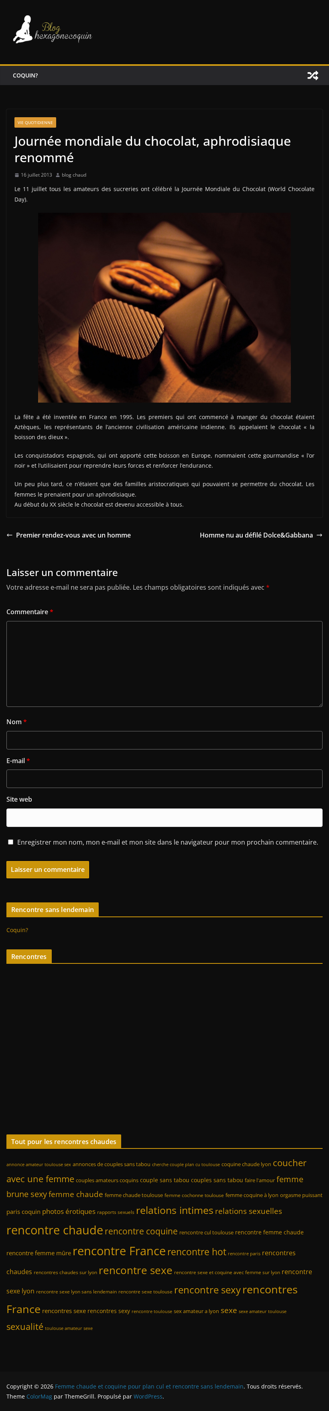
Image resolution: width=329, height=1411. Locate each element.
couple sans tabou (164, 1180)
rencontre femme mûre (38, 1253)
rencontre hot (196, 1252)
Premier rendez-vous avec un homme (73, 535)
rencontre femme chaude (269, 1232)
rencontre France (119, 1251)
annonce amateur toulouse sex (38, 1164)
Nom (16, 721)
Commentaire (29, 611)
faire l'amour (260, 1180)
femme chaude (76, 1194)
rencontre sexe (136, 1270)
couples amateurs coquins (107, 1180)
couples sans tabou (217, 1180)
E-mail (18, 760)
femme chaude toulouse (134, 1195)
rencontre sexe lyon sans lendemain (76, 1292)
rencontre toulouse (152, 1311)
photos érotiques (68, 1211)
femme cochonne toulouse (194, 1195)
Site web (19, 799)
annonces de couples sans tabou (111, 1164)
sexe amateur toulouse (262, 1311)
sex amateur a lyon (196, 1311)
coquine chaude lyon (246, 1164)
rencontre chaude (54, 1230)
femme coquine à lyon (251, 1195)
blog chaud (74, 174)
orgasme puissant (301, 1195)
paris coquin (23, 1211)
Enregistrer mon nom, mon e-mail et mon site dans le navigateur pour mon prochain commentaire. (167, 842)
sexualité (24, 1326)
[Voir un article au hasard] (313, 75)
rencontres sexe (64, 1311)
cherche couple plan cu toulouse (186, 1164)
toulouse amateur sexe (69, 1328)
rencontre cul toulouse (206, 1232)
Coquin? (25, 75)
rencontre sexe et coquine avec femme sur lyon (227, 1272)
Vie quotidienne (35, 122)
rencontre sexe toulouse (145, 1292)
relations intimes (174, 1210)
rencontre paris (244, 1253)
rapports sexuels (115, 1212)
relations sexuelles (248, 1210)
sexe (229, 1310)
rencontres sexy (108, 1311)
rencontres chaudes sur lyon (65, 1272)
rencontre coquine (141, 1231)
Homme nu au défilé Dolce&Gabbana (256, 535)
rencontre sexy (207, 1289)
